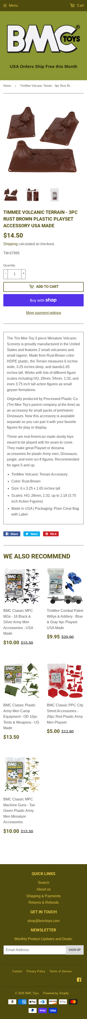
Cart (80, 5)
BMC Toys (32, 993)
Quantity (9, 265)
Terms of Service (61, 971)
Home (7, 85)
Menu (13, 5)
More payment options (43, 313)
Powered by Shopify (56, 993)
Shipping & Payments (43, 896)
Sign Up (75, 950)
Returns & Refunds (44, 902)
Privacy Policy (36, 971)
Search (43, 882)
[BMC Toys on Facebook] (79, 980)
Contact (17, 971)
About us (44, 889)
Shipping (10, 244)
